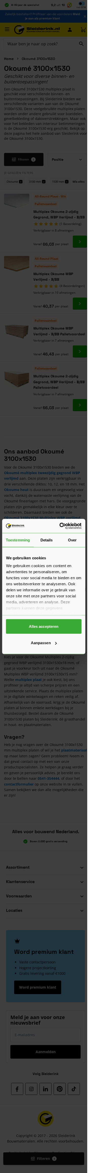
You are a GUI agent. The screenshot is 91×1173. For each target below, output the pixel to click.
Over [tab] (72, 540)
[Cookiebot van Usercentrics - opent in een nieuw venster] (61, 526)
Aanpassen (41, 643)
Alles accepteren (44, 626)
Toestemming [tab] (18, 540)
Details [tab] (46, 540)
